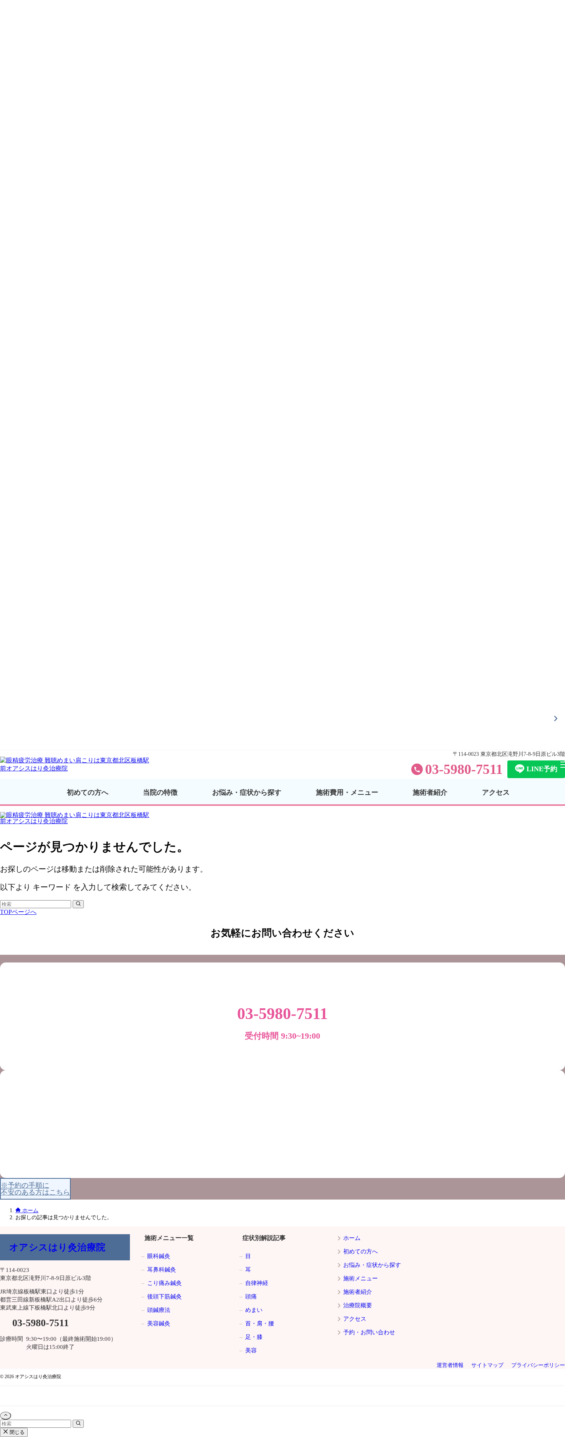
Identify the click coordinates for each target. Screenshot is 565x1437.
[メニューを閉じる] (282, 375)
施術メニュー (360, 1278)
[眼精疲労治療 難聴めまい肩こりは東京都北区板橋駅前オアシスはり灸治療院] (77, 768)
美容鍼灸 (158, 1323)
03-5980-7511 (464, 769)
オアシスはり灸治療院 (57, 1247)
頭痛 (251, 1296)
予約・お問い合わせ (369, 1332)
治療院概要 (357, 1305)
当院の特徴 (17, 52)
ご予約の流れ (20, 133)
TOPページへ (18, 912)
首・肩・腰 (259, 1323)
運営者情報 (450, 1365)
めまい (254, 1310)
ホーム (352, 1238)
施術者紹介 (17, 100)
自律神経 (256, 1283)
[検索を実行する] (78, 904)
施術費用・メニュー (29, 84)
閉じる (16, 1432)
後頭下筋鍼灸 (164, 1296)
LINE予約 (542, 769)
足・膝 (254, 1337)
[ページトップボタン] (5, 1416)
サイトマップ (487, 1365)
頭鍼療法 (158, 1310)
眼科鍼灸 (158, 1256)
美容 (251, 1350)
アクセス (14, 117)
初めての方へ (20, 36)
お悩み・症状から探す (32, 68)
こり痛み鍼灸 (164, 1283)
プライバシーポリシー (538, 1365)
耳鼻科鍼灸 (161, 1270)
